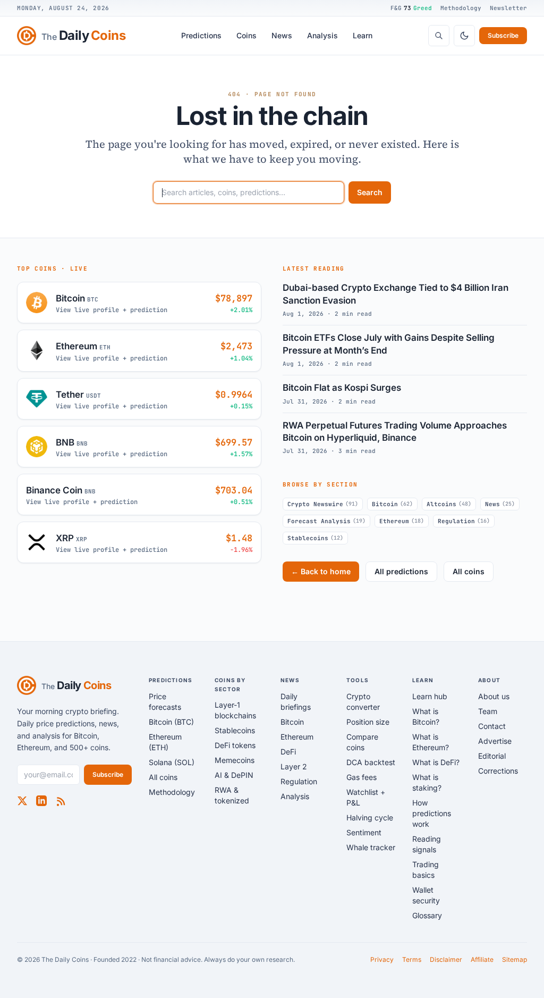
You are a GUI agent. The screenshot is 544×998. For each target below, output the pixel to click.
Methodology (460, 8)
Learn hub (429, 696)
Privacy (382, 959)
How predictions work (431, 813)
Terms (411, 959)
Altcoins (449, 504)
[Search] (438, 35)
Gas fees (361, 777)
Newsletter (508, 8)
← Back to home (321, 571)
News (281, 35)
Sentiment (363, 832)
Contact (492, 726)
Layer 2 (293, 766)
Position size (367, 721)
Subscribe (503, 35)
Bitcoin (392, 504)
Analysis (322, 35)
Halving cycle (369, 817)
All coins (468, 571)
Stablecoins (315, 538)
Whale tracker (370, 847)
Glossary (427, 915)
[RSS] (60, 800)
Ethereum (401, 521)
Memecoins (234, 760)
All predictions (401, 571)
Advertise (495, 740)
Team (487, 711)
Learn (362, 35)
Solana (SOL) (171, 762)
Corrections (498, 770)
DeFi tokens (235, 745)
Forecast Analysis (326, 521)
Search (369, 192)
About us (493, 696)
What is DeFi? (436, 762)
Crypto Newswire (322, 504)
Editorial (492, 755)
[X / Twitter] (22, 800)
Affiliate (482, 959)
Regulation (464, 521)
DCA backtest (370, 762)
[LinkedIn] (41, 800)
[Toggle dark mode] (464, 35)
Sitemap (514, 959)
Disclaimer (446, 959)
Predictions (201, 35)
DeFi (288, 751)
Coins (246, 35)
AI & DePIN (234, 774)
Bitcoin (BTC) (171, 721)
